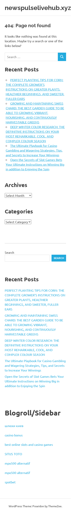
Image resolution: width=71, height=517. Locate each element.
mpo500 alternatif (17, 463)
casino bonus (14, 435)
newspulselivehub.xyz (38, 7)
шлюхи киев (14, 426)
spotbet (10, 482)
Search (9, 252)
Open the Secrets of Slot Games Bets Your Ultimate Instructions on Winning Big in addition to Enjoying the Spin (35, 164)
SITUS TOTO (13, 454)
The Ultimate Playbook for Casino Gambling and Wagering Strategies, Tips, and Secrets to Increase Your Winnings (34, 150)
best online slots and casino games (29, 444)
